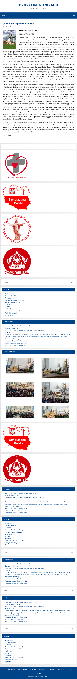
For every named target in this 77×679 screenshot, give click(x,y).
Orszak (69, 669)
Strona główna (10, 669)
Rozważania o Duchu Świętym (14, 311)
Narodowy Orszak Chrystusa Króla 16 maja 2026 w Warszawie (24, 330)
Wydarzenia (9, 315)
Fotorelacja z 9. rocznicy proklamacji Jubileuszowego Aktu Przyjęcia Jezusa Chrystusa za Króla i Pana (37, 334)
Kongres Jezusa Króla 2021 (13, 302)
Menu (4, 15)
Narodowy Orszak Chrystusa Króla (16, 341)
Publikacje (8, 26)
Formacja (8, 298)
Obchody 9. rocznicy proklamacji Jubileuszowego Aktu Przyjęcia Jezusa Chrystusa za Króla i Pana (36, 337)
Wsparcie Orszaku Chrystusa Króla (16, 343)
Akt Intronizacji (9, 294)
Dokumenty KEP (10, 296)
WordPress (38, 676)
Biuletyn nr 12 (9, 332)
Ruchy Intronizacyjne (11, 313)
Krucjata (52, 669)
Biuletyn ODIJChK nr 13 (12, 328)
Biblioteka (61, 669)
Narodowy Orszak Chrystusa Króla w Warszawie (20, 326)
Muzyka (7, 307)
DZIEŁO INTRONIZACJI (38, 5)
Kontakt (38, 673)
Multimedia (8, 304)
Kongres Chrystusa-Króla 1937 (14, 300)
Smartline (46, 676)
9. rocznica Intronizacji (12, 339)
